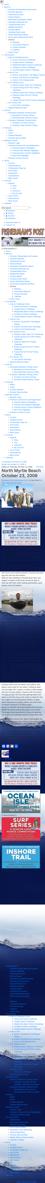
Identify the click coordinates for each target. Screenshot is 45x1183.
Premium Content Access (18, 158)
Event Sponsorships (18, 1127)
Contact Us (10, 225)
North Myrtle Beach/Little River (20, 37)
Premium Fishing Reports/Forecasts (22, 9)
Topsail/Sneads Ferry (16, 25)
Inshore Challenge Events (18, 57)
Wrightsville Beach (15, 27)
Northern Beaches (15, 12)
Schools (7, 110)
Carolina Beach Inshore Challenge (26, 70)
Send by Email (15, 483)
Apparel (11, 183)
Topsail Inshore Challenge (23, 62)
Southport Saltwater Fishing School (22, 120)
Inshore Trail (13, 72)
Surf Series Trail (14, 103)
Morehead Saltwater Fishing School (22, 113)
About (6, 160)
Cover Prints (13, 196)
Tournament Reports (21, 45)
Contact (11, 163)
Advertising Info (12, 1117)
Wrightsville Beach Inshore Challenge (27, 65)
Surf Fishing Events (16, 82)
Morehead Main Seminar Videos (25, 118)
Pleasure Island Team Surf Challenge (27, 85)
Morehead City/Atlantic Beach (20, 19)
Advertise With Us (13, 222)
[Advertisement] (22, 895)
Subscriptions (13, 176)
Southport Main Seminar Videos (25, 125)
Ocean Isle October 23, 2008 (13, 464)
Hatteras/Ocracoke (15, 14)
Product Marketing (17, 1132)
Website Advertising (18, 1125)
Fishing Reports (12, 966)
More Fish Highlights (21, 155)
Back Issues (13, 178)
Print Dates (12, 171)
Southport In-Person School (24, 123)
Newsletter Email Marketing (21, 1130)
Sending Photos (14, 166)
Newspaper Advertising (19, 1122)
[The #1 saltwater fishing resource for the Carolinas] (23, 232)
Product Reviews (19, 47)
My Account (17, 193)
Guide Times (13, 52)
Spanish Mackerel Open (17, 108)
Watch (10, 130)
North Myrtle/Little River (19, 996)
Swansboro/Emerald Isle (18, 22)
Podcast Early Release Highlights (26, 150)
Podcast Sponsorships (17, 138)
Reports (7, 7)
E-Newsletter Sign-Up (17, 168)
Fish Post (39, 467)
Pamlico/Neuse (14, 17)
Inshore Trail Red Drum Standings (26, 77)
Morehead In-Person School (24, 115)
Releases (16, 42)
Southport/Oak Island (16, 32)
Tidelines (16, 50)
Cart (14, 188)
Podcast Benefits (15, 135)
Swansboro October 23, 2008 (15, 462)
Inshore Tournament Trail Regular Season (29, 75)
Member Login (14, 143)
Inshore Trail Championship (23, 80)
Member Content (11, 140)
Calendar (7, 203)
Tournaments (9, 55)
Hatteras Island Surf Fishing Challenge (28, 92)
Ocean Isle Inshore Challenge (24, 60)
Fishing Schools (12, 1077)
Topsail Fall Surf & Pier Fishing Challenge (29, 100)
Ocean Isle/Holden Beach (18, 35)
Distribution (13, 173)
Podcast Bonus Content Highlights (26, 153)
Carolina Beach (14, 30)
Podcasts (8, 128)
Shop (15, 186)
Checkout (16, 191)
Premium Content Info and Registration (23, 145)
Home (6, 4)
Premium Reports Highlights (24, 148)
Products (7, 181)
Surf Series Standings (21, 105)
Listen (10, 133)
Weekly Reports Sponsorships (22, 1137)
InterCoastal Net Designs (27, 1182)
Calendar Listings (17, 1140)
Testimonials (15, 1120)
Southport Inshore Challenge (24, 67)
